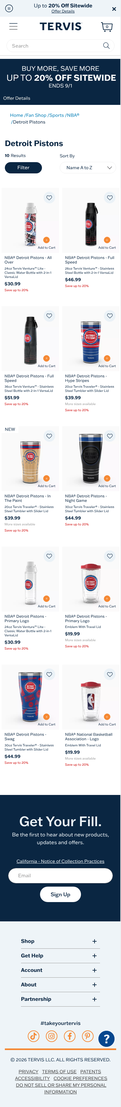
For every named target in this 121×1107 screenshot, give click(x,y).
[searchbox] (60, 45)
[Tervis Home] (60, 27)
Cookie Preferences (80, 1078)
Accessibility (32, 1078)
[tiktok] (33, 1036)
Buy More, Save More (61, 76)
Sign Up (60, 894)
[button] (9, 8)
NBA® (73, 115)
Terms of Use (59, 1072)
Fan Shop (36, 115)
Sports (56, 115)
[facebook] (69, 1036)
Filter (23, 167)
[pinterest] (87, 1036)
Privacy (28, 1072)
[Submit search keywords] (106, 45)
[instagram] (51, 1036)
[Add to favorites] (49, 197)
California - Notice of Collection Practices (60, 861)
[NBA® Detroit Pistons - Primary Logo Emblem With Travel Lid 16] (91, 579)
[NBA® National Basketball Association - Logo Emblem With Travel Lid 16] (91, 697)
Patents (90, 1072)
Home (16, 115)
